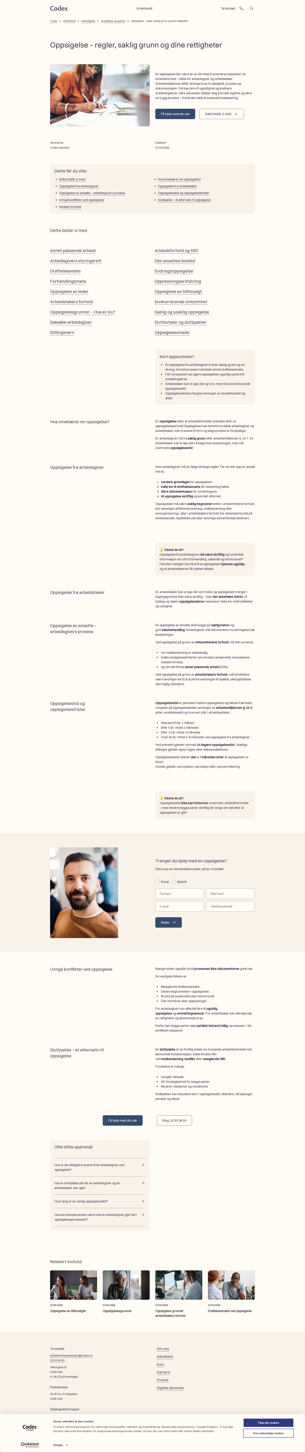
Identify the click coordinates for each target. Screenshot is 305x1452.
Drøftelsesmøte (65, 271)
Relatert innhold (70, 207)
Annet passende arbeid (72, 250)
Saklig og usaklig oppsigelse (182, 312)
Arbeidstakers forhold (71, 301)
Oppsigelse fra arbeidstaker (177, 186)
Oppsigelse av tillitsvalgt (178, 291)
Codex (54, 21)
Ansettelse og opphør (113, 21)
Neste (165, 922)
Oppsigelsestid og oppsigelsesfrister (183, 193)
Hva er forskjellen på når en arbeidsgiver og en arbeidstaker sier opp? (87, 1185)
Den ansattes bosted (175, 260)
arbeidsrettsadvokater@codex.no (71, 1355)
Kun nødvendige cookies (268, 1433)
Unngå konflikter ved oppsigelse (81, 200)
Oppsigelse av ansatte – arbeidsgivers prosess (92, 193)
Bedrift (182, 882)
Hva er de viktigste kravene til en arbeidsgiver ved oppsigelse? (89, 1167)
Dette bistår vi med (218, 114)
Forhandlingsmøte (68, 281)
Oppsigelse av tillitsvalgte (68, 1311)
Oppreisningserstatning (178, 281)
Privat (165, 882)
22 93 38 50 (57, 1360)
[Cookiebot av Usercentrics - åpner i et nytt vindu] (29, 1445)
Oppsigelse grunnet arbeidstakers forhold (170, 1313)
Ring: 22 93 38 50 (174, 1120)
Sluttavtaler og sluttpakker (181, 322)
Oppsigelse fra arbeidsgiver (78, 186)
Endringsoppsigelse (174, 271)
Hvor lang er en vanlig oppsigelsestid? (81, 1201)
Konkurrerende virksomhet (181, 301)
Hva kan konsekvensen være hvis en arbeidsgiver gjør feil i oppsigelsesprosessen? (95, 1217)
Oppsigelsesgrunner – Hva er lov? (82, 312)
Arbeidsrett (69, 21)
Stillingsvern (62, 332)
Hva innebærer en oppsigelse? (179, 179)
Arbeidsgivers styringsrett (75, 260)
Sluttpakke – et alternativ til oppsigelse (184, 200)
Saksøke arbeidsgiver (71, 322)
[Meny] (251, 8)
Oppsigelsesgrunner (117, 1311)
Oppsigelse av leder (69, 291)
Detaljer (58, 1445)
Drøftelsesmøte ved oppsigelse (230, 1311)
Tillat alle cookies (268, 1422)
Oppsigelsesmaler (172, 332)
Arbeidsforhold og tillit (176, 250)
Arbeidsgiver (88, 21)
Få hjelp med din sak (175, 114)
